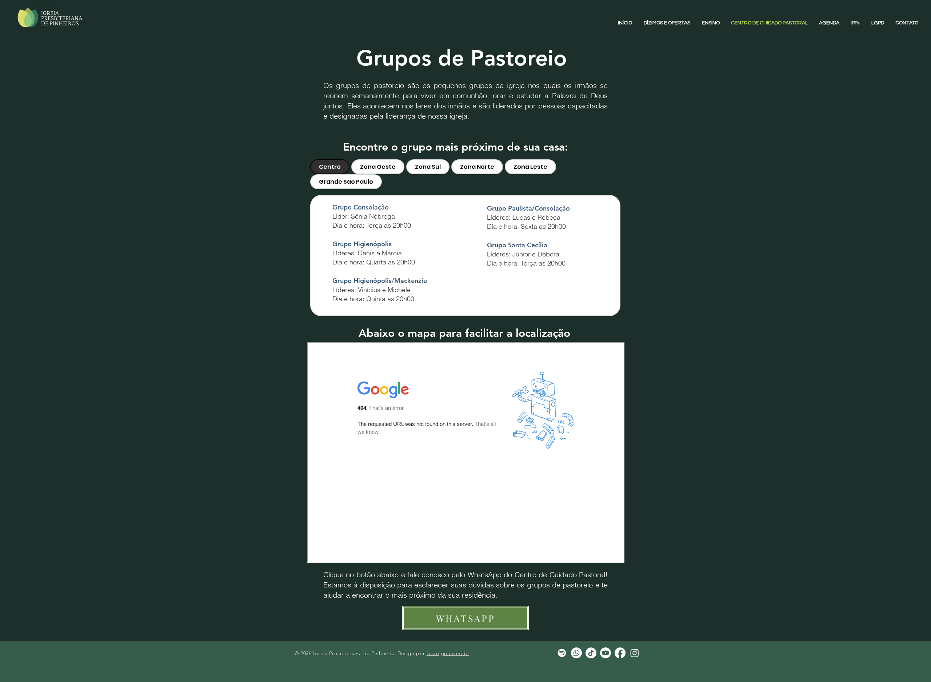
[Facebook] (620, 652)
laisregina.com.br (448, 653)
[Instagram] (634, 652)
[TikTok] (591, 652)
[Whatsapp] (576, 652)
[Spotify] (561, 652)
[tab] (329, 166)
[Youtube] (605, 652)
